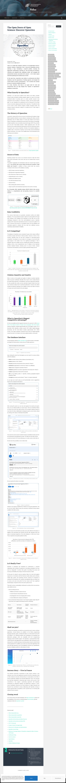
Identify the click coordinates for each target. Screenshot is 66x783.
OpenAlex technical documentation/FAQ (17, 721)
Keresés (49, 24)
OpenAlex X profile (20, 700)
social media (57, 97)
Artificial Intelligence (52, 32)
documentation (30, 699)
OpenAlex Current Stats (13, 729)
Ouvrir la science (12, 736)
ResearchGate (51, 90)
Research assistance (52, 43)
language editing (51, 68)
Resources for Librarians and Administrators (18, 727)
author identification (51, 59)
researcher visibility (51, 88)
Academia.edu (51, 54)
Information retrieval (51, 66)
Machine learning (51, 71)
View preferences (58, 778)
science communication (53, 48)
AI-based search (51, 31)
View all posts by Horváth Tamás (16, 753)
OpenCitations (12, 739)
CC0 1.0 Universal (12, 723)
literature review (33, 752)
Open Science (33, 757)
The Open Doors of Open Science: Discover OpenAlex (21, 28)
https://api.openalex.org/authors (15, 715)
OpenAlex (11, 741)
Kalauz (33, 9)
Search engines (51, 97)
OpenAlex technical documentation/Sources (18, 719)
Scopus (37, 758)
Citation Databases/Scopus (14, 743)
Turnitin (56, 100)
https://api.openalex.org (13, 713)
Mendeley (58, 73)
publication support (51, 85)
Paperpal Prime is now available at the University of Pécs (35, 762)
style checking (51, 100)
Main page (14, 17)
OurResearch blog (12, 734)
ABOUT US (22, 17)
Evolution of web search (52, 61)
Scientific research (51, 95)
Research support (52, 46)
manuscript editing (51, 73)
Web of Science (51, 104)
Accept (31, 778)
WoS (40, 758)
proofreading (50, 83)
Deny (44, 778)
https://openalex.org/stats (33, 150)
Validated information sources (53, 102)
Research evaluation (52, 45)
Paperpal (54, 78)
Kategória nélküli (37, 751)
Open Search (62, 18)
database (32, 751)
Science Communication (53, 50)
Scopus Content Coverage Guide (15, 725)
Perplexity (50, 80)
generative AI (50, 63)
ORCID (49, 78)
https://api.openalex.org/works (15, 717)
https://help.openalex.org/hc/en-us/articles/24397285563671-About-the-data (23, 207)
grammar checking (51, 64)
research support (51, 92)
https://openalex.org (22, 340)
